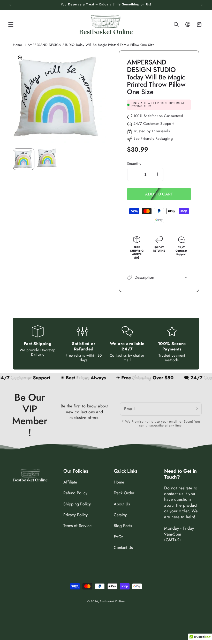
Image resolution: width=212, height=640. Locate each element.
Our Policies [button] (75, 471)
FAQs (118, 537)
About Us (122, 504)
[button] (11, 24)
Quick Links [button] (125, 471)
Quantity (134, 163)
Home (17, 44)
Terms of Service (77, 526)
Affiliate (70, 482)
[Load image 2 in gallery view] (47, 159)
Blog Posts (123, 526)
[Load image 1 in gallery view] (23, 159)
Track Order (124, 493)
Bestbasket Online (112, 601)
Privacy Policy (75, 515)
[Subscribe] (195, 409)
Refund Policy (75, 493)
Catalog (120, 515)
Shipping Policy (77, 504)
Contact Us (123, 548)
